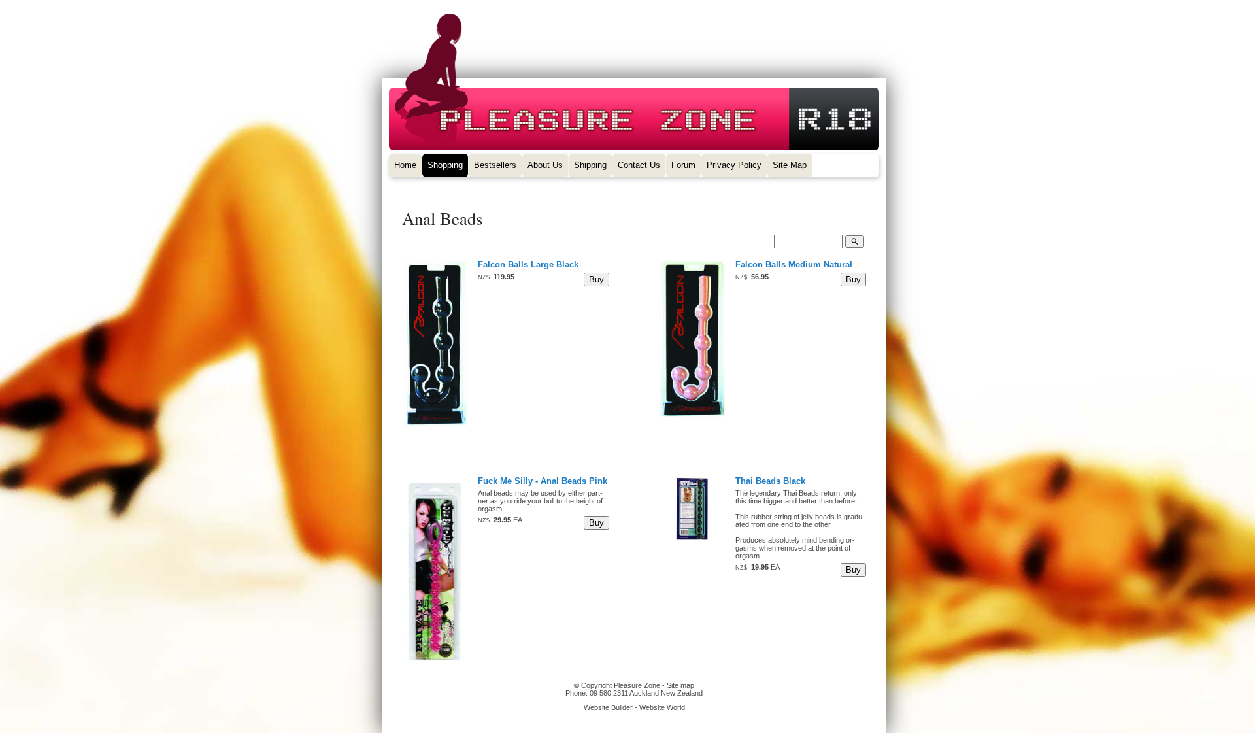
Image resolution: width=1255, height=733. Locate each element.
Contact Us (639, 165)
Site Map (790, 165)
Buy (596, 279)
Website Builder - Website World (634, 707)
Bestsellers (495, 165)
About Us (545, 165)
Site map (680, 685)
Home (405, 165)
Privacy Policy (734, 165)
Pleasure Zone (637, 685)
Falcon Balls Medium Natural (793, 264)
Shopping (445, 165)
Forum (683, 165)
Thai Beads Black (770, 481)
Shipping (590, 165)
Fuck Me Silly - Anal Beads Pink (542, 481)
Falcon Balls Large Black (528, 264)
